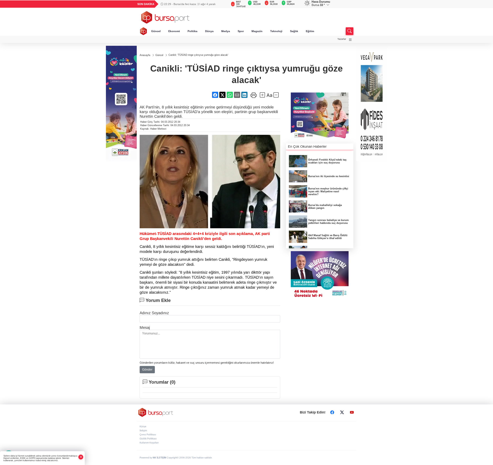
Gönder (147, 369)
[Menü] (350, 40)
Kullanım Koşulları (149, 442)
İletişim (143, 430)
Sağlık (294, 31)
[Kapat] (81, 457)
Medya (225, 31)
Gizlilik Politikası (148, 438)
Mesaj (145, 327)
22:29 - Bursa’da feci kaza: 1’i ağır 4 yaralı (189, 4)
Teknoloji (276, 31)
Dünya (209, 31)
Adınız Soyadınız (154, 313)
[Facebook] (332, 412)
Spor (241, 31)
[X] (342, 412)
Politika (192, 31)
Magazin (257, 31)
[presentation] (223, 4)
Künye (143, 426)
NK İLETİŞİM (159, 457)
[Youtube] (352, 412)
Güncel (156, 31)
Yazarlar (341, 39)
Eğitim (310, 31)
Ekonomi (174, 31)
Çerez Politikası (148, 434)
